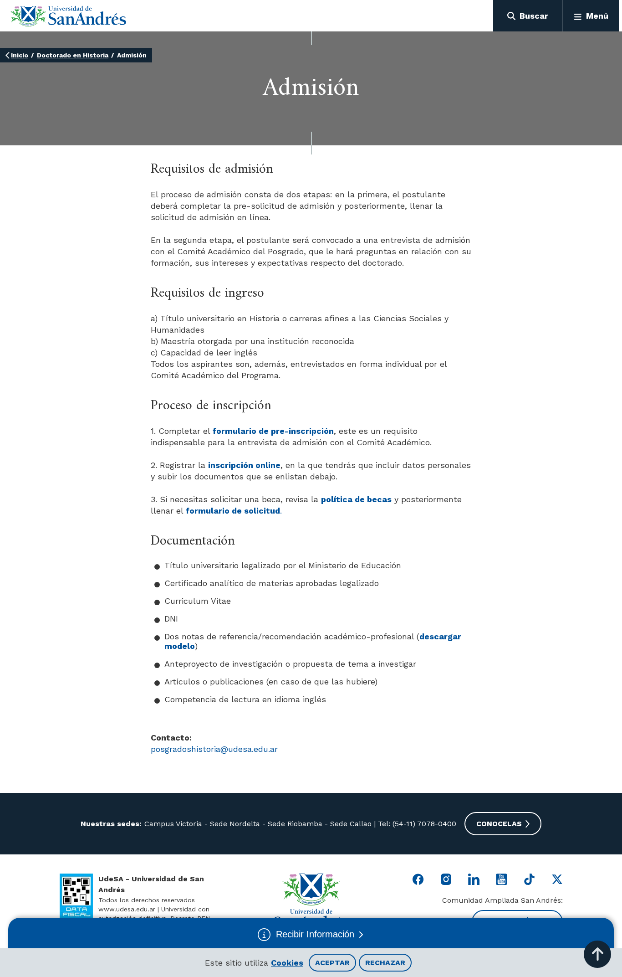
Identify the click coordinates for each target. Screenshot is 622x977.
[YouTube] (501, 879)
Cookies (287, 962)
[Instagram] (446, 879)
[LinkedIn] (473, 879)
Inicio (19, 55)
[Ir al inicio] (68, 16)
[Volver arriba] (597, 954)
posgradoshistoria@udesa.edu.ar (214, 749)
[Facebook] (418, 879)
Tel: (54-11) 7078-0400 (416, 823)
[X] (557, 879)
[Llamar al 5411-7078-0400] (76, 896)
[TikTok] (529, 879)
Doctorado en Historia (72, 55)
